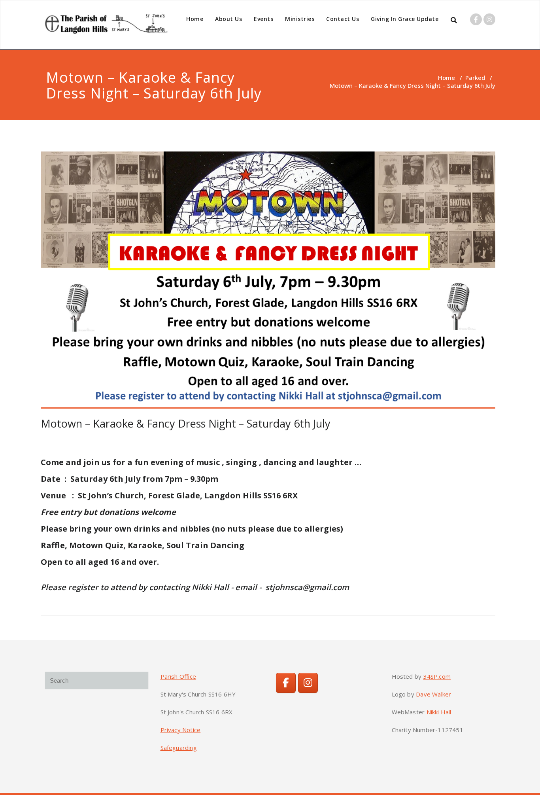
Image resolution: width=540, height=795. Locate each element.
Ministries (299, 19)
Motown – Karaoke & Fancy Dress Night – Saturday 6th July (185, 423)
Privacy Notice (180, 730)
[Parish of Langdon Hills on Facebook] (286, 683)
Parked (475, 77)
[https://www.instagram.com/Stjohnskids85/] (308, 683)
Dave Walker (433, 694)
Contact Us (342, 19)
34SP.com (437, 676)
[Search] (454, 20)
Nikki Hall (439, 712)
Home (194, 19)
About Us (228, 19)
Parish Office (178, 676)
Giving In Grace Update (404, 19)
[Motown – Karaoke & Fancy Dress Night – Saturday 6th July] (268, 280)
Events (263, 19)
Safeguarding (178, 747)
